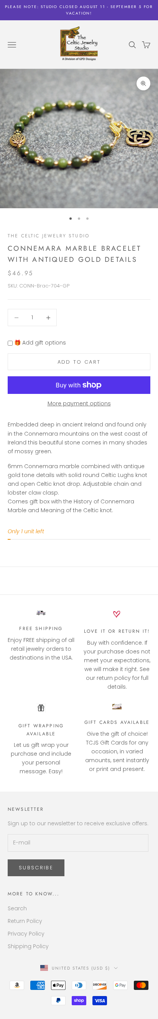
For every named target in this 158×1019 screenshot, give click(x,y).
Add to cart (79, 362)
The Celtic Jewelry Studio (48, 235)
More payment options (79, 403)
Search (17, 908)
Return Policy (25, 921)
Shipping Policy (28, 946)
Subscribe (36, 867)
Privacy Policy (26, 933)
